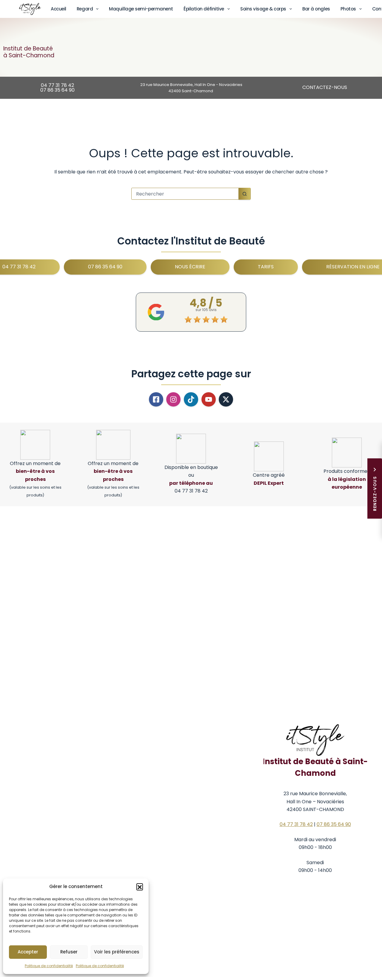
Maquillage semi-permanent (141, 9)
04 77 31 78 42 (296, 824)
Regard (85, 9)
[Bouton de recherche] (244, 194)
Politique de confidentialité (49, 965)
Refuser (69, 952)
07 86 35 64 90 (334, 824)
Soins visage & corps (263, 9)
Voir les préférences (116, 952)
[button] (140, 887)
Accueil (58, 9)
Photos (348, 9)
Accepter (28, 952)
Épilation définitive (204, 9)
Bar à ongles (316, 9)
